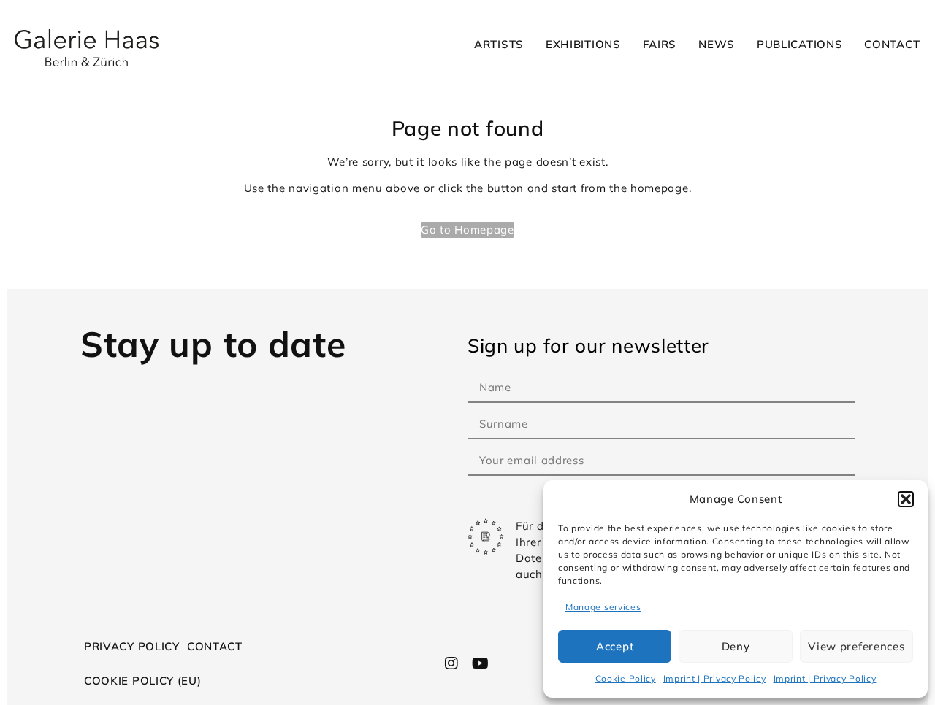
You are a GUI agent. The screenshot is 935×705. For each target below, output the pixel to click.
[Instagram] (452, 663)
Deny (736, 646)
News (716, 44)
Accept (614, 646)
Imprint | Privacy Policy (714, 678)
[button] (905, 499)
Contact (892, 44)
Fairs (660, 44)
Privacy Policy (132, 646)
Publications (799, 44)
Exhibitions (583, 44)
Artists (499, 44)
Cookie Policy (625, 678)
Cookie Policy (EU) (143, 680)
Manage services (603, 606)
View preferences (856, 646)
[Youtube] (480, 663)
